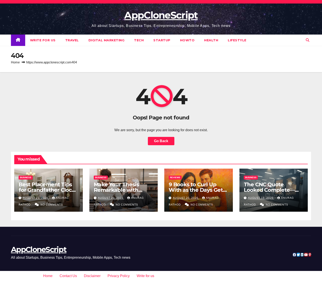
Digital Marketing (106, 40)
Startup (161, 40)
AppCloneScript (161, 15)
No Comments (52, 204)
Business (25, 177)
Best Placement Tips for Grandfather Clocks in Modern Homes (48, 190)
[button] (307, 40)
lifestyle (237, 40)
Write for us (43, 40)
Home (15, 62)
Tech (139, 40)
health (211, 40)
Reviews (175, 177)
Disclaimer (92, 276)
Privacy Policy (119, 276)
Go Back (161, 141)
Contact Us (68, 276)
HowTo (187, 40)
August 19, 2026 (261, 197)
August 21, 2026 (36, 197)
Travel (72, 40)
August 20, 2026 (111, 197)
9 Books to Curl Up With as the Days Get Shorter (196, 190)
